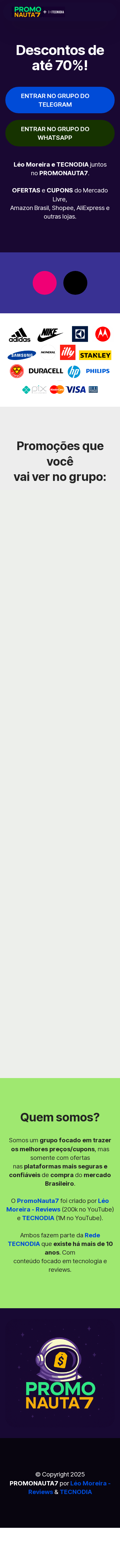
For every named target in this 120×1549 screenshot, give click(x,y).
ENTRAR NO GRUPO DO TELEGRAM (55, 100)
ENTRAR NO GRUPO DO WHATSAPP (55, 133)
